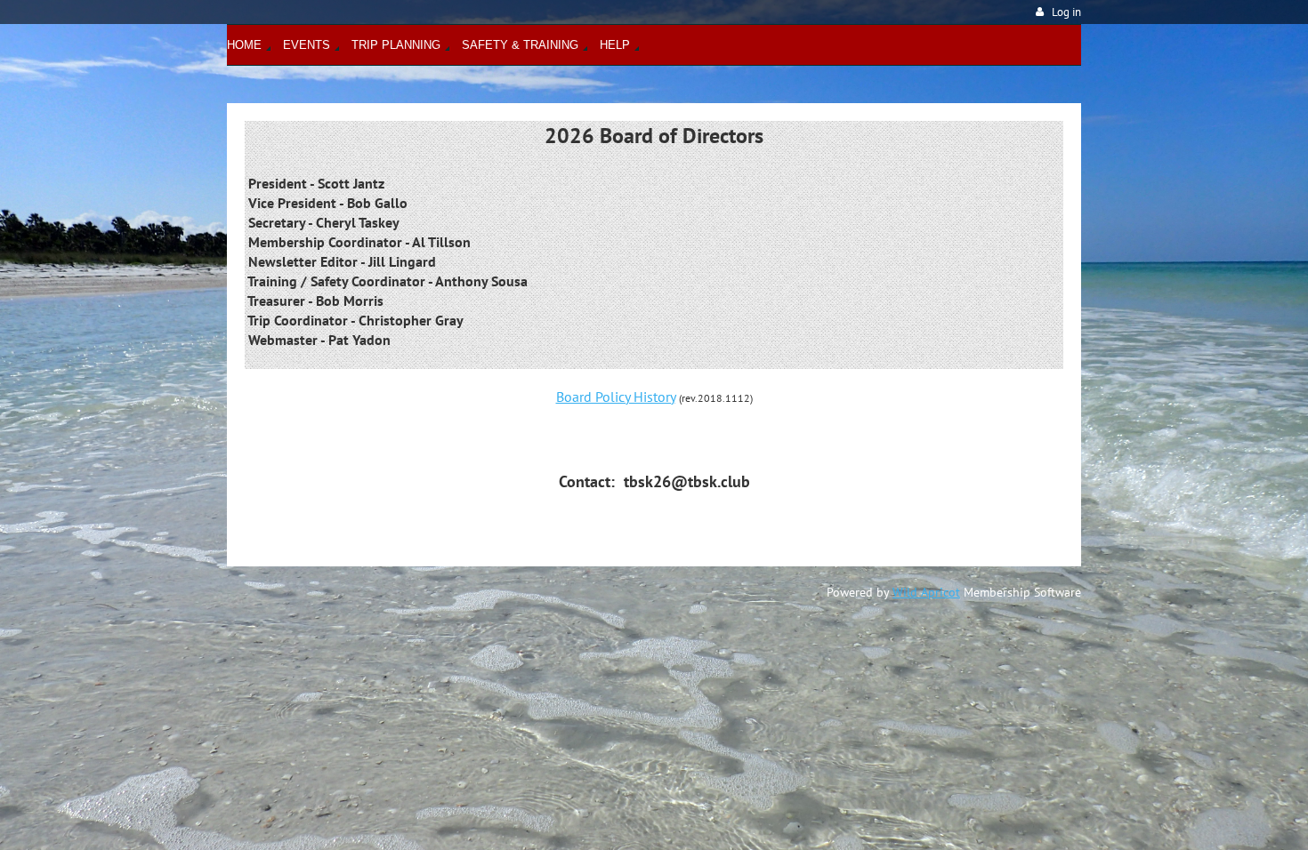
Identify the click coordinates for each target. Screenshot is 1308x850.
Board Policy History (615, 396)
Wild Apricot (926, 592)
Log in (1066, 12)
